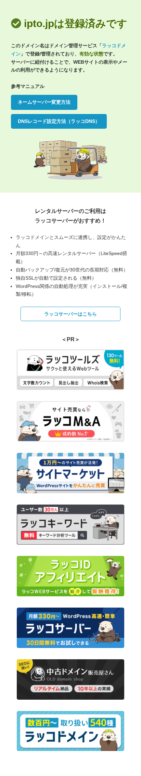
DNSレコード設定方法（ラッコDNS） (59, 121)
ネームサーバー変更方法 (44, 102)
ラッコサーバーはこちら (70, 314)
